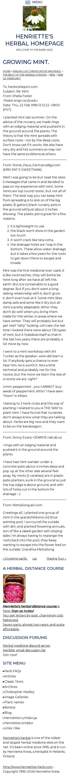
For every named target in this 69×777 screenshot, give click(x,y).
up (34, 558)
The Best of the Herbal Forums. (25, 74)
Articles (10, 676)
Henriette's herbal (17, 738)
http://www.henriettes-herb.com (28, 767)
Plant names (14, 702)
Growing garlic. (15, 558)
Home (7, 71)
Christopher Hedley (19, 692)
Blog (8, 713)
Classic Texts (13, 681)
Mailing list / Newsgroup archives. (37, 71)
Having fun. (56, 558)
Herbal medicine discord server (26, 646)
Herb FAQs (12, 671)
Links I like (12, 728)
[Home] (34, 19)
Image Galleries (16, 697)
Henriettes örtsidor (18, 723)
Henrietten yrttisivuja (20, 718)
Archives (10, 687)
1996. (52, 74)
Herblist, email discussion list (24, 650)
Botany (10, 707)
